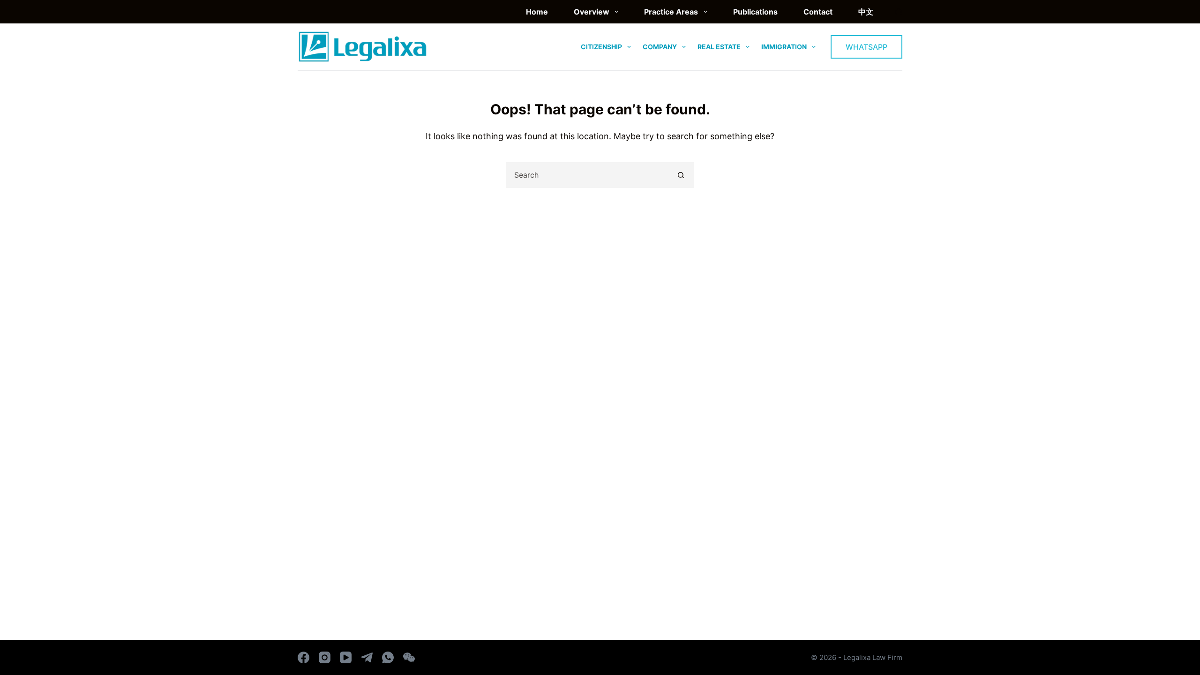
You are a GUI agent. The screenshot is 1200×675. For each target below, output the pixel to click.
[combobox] (588, 175)
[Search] (898, 11)
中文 (865, 11)
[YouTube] (346, 657)
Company (660, 47)
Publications (755, 11)
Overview (591, 11)
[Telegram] (367, 657)
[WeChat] (409, 657)
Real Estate (719, 47)
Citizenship (601, 47)
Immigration (784, 47)
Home (537, 11)
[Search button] (681, 175)
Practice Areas (671, 11)
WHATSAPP (866, 47)
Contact (817, 11)
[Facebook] (303, 657)
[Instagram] (324, 657)
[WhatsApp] (388, 657)
